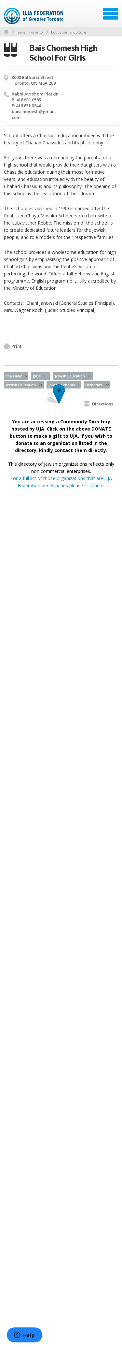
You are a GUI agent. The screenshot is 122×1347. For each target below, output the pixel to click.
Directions (102, 404)
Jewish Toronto (30, 32)
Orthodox (97, 384)
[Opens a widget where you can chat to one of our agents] (24, 1335)
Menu (110, 14)
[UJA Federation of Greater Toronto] (34, 16)
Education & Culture (68, 32)
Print (16, 346)
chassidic (16, 375)
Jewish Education (73, 375)
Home (6, 32)
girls (39, 375)
